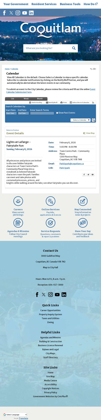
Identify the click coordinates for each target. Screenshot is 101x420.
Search (0, 0)
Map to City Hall (50, 267)
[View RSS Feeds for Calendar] (93, 102)
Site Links (50, 367)
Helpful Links (50, 332)
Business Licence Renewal (50, 345)
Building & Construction (50, 341)
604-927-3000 (55, 285)
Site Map (50, 376)
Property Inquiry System (50, 314)
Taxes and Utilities (50, 318)
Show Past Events (66, 113)
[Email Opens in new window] (93, 175)
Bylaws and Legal (50, 349)
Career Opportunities (50, 310)
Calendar (14, 69)
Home (7, 69)
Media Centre (50, 380)
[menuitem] (16, 4)
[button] (74, 48)
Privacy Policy (50, 392)
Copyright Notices (50, 388)
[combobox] (11, 113)
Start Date (11, 110)
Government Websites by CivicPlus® (50, 396)
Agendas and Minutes (50, 337)
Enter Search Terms (39, 110)
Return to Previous (12, 130)
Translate (23, 418)
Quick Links (50, 305)
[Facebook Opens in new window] (84, 175)
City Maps (50, 353)
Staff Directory (50, 357)
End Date (22, 110)
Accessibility (51, 384)
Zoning (50, 322)
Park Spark (65, 168)
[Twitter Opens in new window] (88, 175)
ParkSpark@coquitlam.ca (72, 163)
